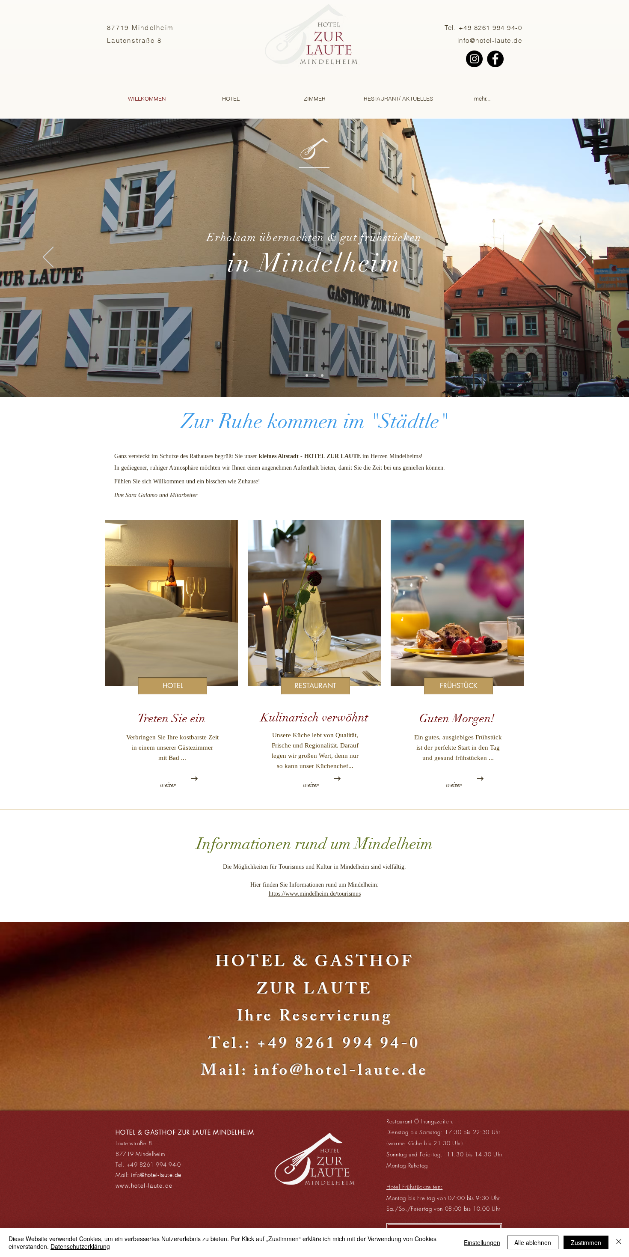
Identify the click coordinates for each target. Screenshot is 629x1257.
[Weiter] (581, 258)
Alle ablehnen (532, 1242)
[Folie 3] (322, 375)
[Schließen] (619, 1242)
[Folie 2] (314, 375)
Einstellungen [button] (482, 1242)
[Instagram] (474, 59)
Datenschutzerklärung (80, 1246)
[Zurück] (48, 258)
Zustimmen (586, 1242)
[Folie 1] (307, 375)
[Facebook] (495, 59)
